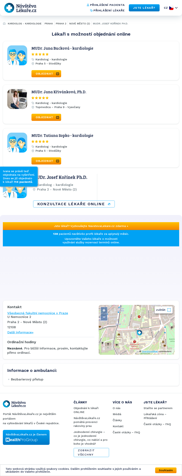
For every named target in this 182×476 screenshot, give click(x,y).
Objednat (44, 73)
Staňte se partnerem (158, 408)
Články (117, 420)
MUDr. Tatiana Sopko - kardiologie (62, 135)
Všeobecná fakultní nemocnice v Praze (37, 313)
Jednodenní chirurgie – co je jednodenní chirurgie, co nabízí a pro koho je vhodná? (91, 437)
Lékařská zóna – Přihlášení (155, 416)
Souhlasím (166, 470)
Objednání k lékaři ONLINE (86, 410)
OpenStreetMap (150, 351)
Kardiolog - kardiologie (25, 23)
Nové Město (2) (79, 23)
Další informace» (20, 332)
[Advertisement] (91, 271)
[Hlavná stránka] (4, 24)
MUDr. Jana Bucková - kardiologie (62, 48)
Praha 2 (61, 23)
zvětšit (160, 310)
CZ (166, 7)
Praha (49, 23)
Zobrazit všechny (86, 452)
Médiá (117, 414)
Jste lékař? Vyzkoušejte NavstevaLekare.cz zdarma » (91, 226)
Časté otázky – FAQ (126, 432)
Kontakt (118, 426)
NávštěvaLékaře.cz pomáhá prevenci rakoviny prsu (87, 422)
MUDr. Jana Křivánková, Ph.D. (58, 91)
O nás (116, 408)
